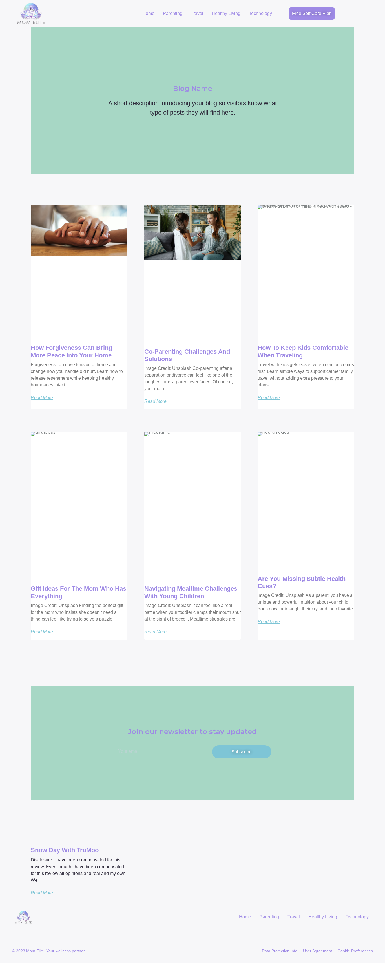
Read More (42, 397)
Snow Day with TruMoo (65, 850)
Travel (197, 13)
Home (148, 13)
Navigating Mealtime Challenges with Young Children (190, 592)
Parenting (172, 13)
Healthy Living (226, 13)
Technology (260, 13)
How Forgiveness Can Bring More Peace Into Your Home (71, 351)
